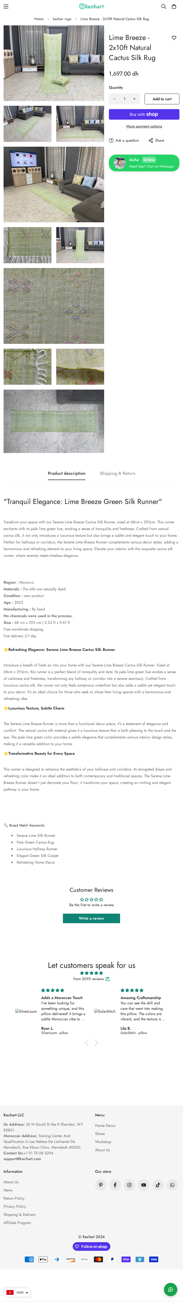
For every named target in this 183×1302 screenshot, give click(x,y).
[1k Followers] (129, 1185)
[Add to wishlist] (174, 38)
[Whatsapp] (172, 1185)
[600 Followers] (115, 1185)
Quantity (116, 87)
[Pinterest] (101, 1185)
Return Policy (14, 1198)
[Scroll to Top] (173, 1275)
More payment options (144, 126)
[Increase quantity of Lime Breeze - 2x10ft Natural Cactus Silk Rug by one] (134, 99)
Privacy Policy (15, 1206)
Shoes (100, 1133)
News (8, 1190)
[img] (91, 973)
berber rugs (62, 19)
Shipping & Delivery (20, 1214)
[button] (173, 6)
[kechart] (91, 6)
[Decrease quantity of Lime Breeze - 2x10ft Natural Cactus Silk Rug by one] (114, 99)
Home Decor (105, 1125)
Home (39, 19)
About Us (102, 1150)
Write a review (91, 918)
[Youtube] (143, 1185)
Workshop (103, 1142)
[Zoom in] (96, 35)
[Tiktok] (158, 1185)
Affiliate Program (17, 1222)
